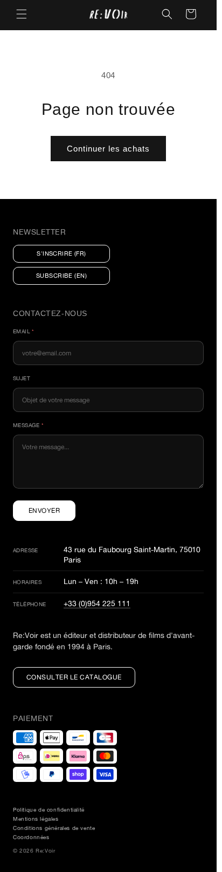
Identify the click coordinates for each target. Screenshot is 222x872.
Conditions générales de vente (54, 828)
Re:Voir (45, 850)
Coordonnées (31, 837)
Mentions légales (36, 818)
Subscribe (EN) (61, 275)
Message (28, 425)
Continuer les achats (108, 148)
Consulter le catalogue (74, 677)
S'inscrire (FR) (61, 253)
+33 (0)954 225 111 (97, 603)
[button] (21, 14)
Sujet (21, 378)
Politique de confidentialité (49, 809)
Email (23, 331)
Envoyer (44, 510)
